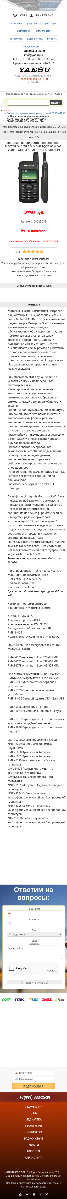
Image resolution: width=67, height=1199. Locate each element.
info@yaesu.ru (33, 55)
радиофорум (33, 1138)
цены (33, 1113)
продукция (33, 1126)
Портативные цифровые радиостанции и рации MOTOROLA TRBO (36, 113)
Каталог (6, 110)
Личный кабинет (43, 15)
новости (33, 1151)
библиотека (33, 1132)
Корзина (22, 15)
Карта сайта (33, 1157)
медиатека (33, 1119)
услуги (33, 1145)
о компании (33, 1106)
